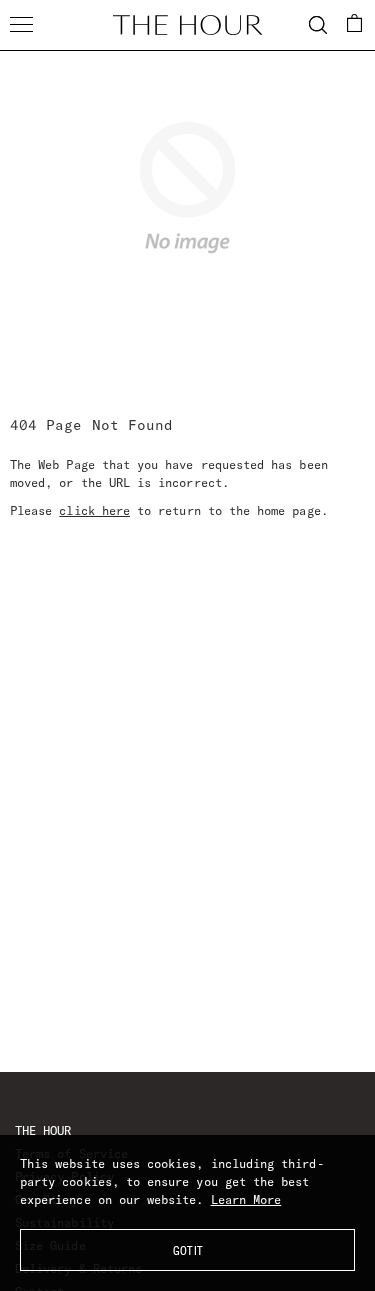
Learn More (246, 1199)
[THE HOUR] (188, 25)
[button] (355, 23)
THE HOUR (43, 1130)
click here (94, 510)
